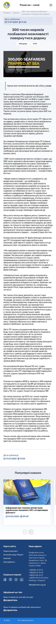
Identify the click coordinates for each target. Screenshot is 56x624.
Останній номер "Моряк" (13, 555)
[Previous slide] (25, 532)
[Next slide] (31, 532)
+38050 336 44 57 (36, 575)
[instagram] (16, 579)
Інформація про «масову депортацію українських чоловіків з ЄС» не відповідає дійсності (27, 510)
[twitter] (10, 579)
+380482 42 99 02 (36, 573)
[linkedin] (22, 579)
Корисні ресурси (10, 551)
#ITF (35, 44)
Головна (6, 13)
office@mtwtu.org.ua (37, 585)
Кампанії (7, 558)
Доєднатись (10, 600)
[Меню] (51, 5)
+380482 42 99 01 (36, 570)
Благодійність (9, 562)
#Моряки (23, 44)
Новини (16, 13)
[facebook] (5, 579)
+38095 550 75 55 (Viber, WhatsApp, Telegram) (39, 579)
